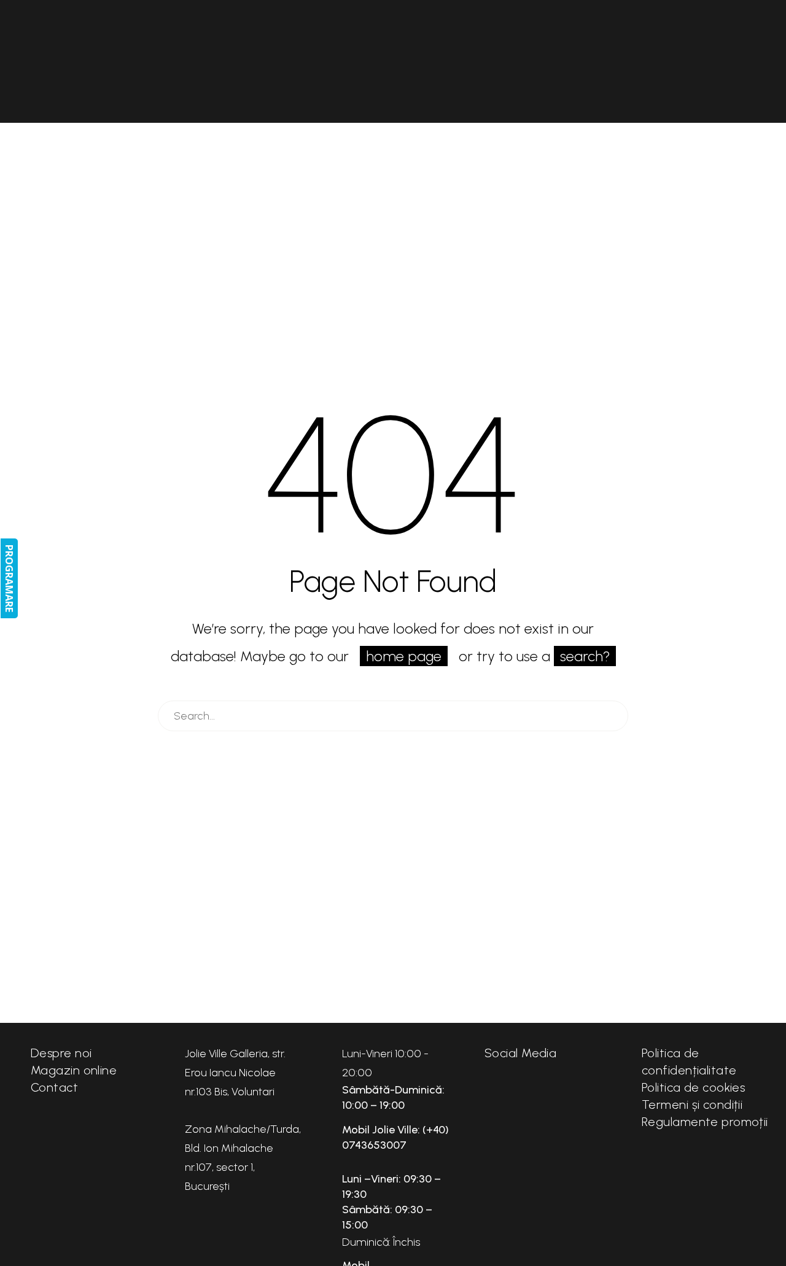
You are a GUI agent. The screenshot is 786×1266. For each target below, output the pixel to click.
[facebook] (496, 1093)
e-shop (106, 61)
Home (48, 61)
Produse (254, 61)
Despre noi (178, 61)
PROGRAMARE (9, 578)
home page (404, 656)
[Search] (612, 716)
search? (585, 656)
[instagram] (533, 1093)
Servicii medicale (595, 61)
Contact (742, 61)
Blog (680, 61)
